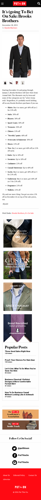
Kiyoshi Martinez (11, 28)
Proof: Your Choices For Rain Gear (20, 360)
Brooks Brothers (18, 213)
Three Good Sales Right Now (17, 351)
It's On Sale (29, 213)
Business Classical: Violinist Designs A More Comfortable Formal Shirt (18, 381)
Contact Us (32, 475)
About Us (6, 475)
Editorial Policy (19, 475)
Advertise (6, 479)
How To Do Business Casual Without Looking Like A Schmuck (19, 393)
